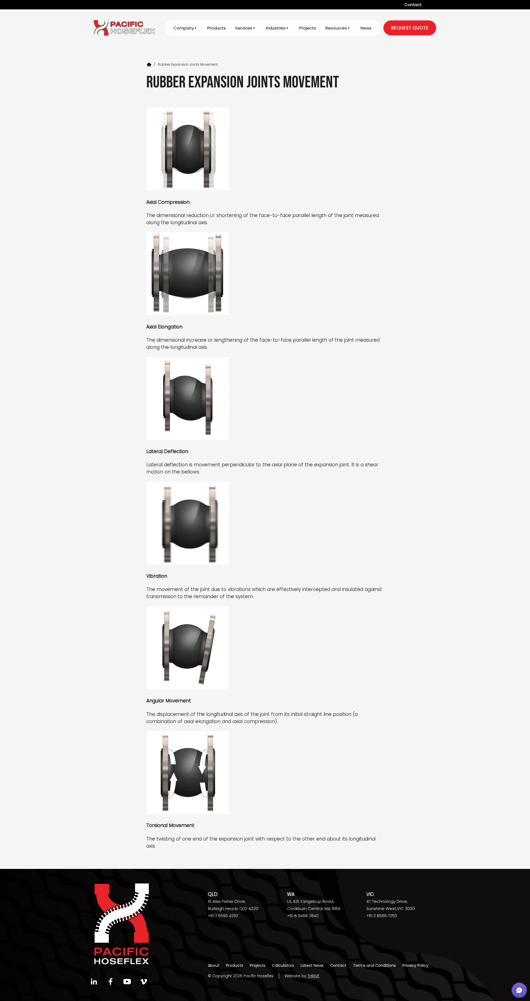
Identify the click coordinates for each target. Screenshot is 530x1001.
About (213, 965)
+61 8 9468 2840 (303, 916)
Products (216, 28)
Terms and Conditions (374, 965)
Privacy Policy (415, 965)
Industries (276, 28)
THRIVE (313, 976)
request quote (409, 28)
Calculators (283, 965)
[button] (519, 990)
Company (183, 28)
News (366, 28)
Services (243, 28)
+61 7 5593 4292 (223, 916)
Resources (336, 28)
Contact (413, 4)
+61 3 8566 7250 (381, 916)
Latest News (312, 965)
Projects (307, 28)
